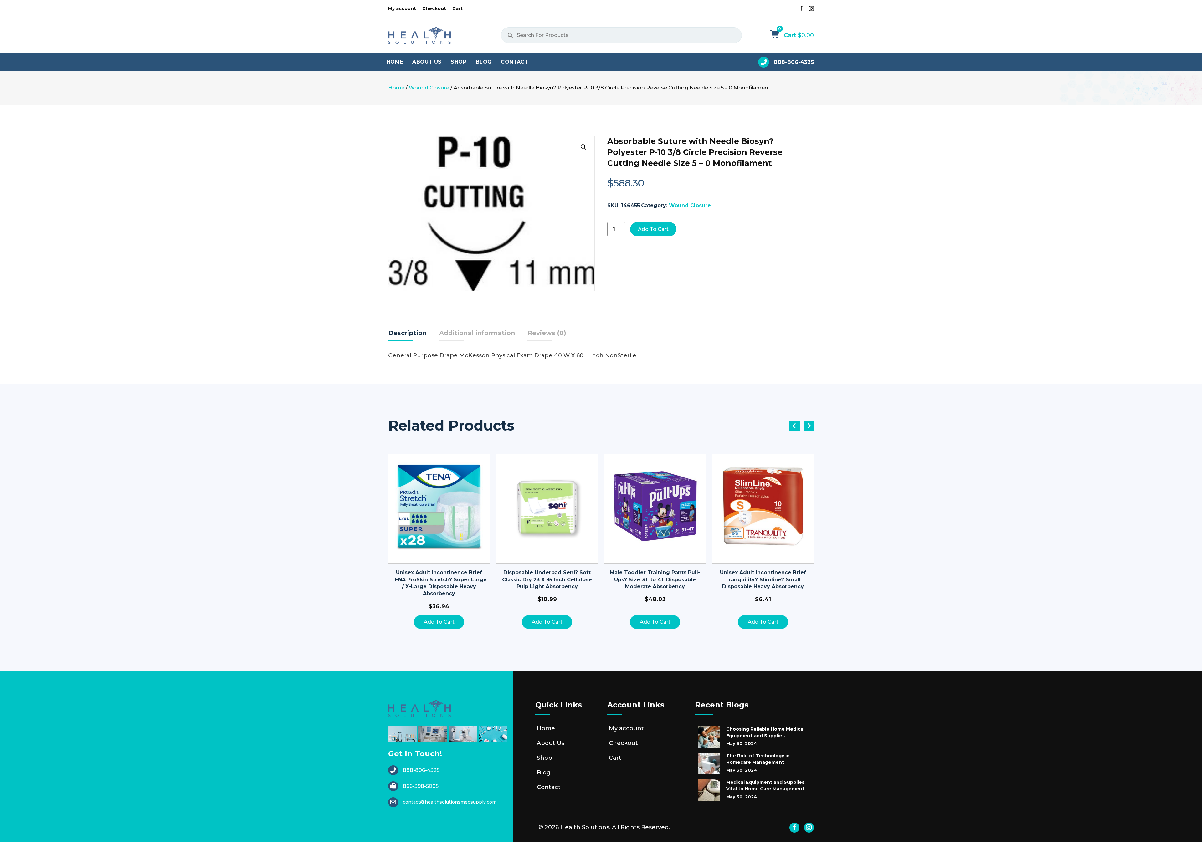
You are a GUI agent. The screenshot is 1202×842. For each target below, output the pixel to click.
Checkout (623, 743)
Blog (544, 772)
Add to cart (653, 229)
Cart (615, 757)
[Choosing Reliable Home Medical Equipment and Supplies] (709, 737)
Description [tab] (407, 333)
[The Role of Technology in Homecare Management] (709, 763)
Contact (549, 787)
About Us (550, 743)
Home (396, 87)
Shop (544, 757)
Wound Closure (429, 87)
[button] (583, 147)
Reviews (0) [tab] (546, 333)
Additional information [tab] (477, 333)
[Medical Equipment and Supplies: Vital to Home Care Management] (709, 790)
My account (626, 728)
